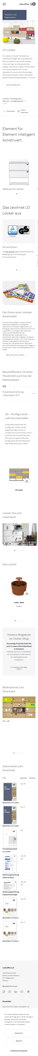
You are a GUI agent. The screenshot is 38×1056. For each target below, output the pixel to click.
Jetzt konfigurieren (13, 85)
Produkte (6, 99)
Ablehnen (19, 1041)
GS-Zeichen (10, 252)
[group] (19, 709)
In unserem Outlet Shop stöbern (19, 668)
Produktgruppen (16, 99)
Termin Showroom (24, 111)
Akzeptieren (19, 1033)
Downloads (11, 111)
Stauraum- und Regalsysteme (13, 101)
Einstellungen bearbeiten (19, 1050)
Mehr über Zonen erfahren (15, 355)
